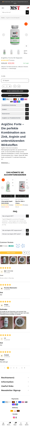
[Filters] (24, 251)
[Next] (26, 33)
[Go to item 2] (13, 259)
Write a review (11, 251)
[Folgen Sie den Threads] (16, 416)
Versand (25, 65)
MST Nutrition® (5, 198)
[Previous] (3, 33)
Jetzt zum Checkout (15, 94)
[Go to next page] (25, 366)
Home (2, 16)
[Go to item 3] (22, 259)
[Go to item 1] (5, 259)
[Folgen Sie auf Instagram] (14, 416)
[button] (4, 59)
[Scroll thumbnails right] (28, 259)
